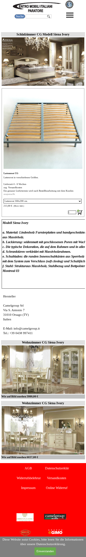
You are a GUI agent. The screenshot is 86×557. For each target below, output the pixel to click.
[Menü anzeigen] (69, 15)
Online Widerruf (56, 488)
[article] (43, 152)
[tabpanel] (43, 254)
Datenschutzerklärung (59, 468)
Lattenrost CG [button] (11, 173)
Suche (20, 16)
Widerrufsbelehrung (30, 478)
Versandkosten (56, 478)
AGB (28, 468)
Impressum (28, 488)
